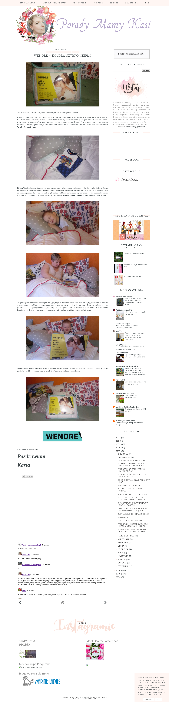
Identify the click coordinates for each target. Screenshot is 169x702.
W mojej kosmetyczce (125, 421)
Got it (158, 699)
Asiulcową (83, 697)
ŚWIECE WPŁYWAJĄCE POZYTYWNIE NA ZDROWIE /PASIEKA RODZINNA (135, 336)
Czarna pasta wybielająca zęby (134, 253)
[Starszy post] (105, 603)
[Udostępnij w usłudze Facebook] (30, 476)
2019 (118, 444)
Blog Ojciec (121, 345)
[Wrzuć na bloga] (25, 476)
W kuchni (99, 3)
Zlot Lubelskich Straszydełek (133, 514)
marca (122, 559)
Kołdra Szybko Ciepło (62, 52)
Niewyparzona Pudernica (127, 366)
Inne (147, 3)
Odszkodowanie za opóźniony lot (134, 481)
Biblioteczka (132, 3)
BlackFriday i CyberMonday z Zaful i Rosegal (133, 504)
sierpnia (123, 543)
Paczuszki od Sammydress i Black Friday (132, 470)
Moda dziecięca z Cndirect (132, 276)
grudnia (123, 454)
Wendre (20, 127)
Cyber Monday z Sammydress (132, 460)
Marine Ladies (122, 353)
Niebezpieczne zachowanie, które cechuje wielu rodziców (130, 348)
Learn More (148, 699)
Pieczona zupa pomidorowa (131, 396)
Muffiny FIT (123, 517)
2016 (118, 570)
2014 (118, 577)
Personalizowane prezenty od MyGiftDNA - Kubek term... (134, 465)
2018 (118, 448)
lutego (122, 563)
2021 (118, 438)
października (126, 536)
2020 (119, 441)
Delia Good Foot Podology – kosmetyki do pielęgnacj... (132, 509)
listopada (124, 457)
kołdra (49, 52)
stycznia (123, 566)
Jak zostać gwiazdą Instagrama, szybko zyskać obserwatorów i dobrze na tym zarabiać (135, 371)
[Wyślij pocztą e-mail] (23, 476)
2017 (118, 451)
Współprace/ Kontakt (55, 3)
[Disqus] (62, 510)
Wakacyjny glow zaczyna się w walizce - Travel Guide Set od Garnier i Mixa (135, 301)
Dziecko (114, 3)
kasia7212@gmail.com (136, 127)
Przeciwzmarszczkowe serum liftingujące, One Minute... (133, 525)
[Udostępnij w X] (28, 476)
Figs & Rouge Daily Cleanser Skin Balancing (135, 356)
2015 (118, 574)
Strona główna (28, 3)
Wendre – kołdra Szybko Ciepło (130, 490)
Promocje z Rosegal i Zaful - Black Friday (133, 475)
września (124, 539)
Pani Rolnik (120, 380)
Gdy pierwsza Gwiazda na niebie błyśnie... (135, 383)
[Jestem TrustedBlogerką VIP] (87, 665)
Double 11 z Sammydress (130, 521)
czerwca (123, 549)
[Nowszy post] (19, 603)
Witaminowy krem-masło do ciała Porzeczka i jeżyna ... (132, 530)
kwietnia (123, 556)
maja (121, 553)
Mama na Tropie (123, 323)
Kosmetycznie (80, 3)
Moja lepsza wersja (124, 296)
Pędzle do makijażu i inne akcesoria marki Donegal (132, 499)
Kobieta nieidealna (124, 310)
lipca (121, 546)
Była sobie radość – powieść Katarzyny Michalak (127, 326)
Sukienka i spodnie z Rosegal (133, 494)
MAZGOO (120, 331)
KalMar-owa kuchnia (125, 393)
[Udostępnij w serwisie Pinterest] (32, 476)
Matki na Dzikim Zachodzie (127, 407)
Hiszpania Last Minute (129, 485)
